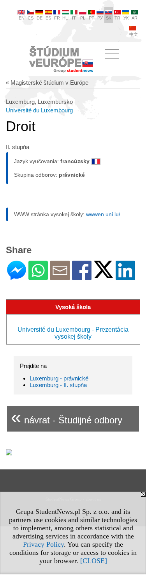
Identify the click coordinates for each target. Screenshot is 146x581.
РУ (100, 18)
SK (108, 18)
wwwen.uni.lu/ (103, 214)
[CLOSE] (93, 561)
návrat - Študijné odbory (66, 417)
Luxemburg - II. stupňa (58, 385)
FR (57, 18)
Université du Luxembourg (39, 110)
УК (125, 18)
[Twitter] (103, 275)
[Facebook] (81, 277)
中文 (133, 34)
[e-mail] (60, 277)
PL (82, 18)
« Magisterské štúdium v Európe (47, 82)
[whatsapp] (38, 277)
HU (65, 18)
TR (117, 18)
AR (134, 18)
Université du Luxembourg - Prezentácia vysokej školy (73, 333)
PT (91, 18)
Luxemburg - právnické (59, 378)
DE (39, 18)
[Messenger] (16, 277)
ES (48, 18)
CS (30, 18)
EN (22, 18)
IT (74, 18)
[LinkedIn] (125, 277)
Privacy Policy (43, 544)
